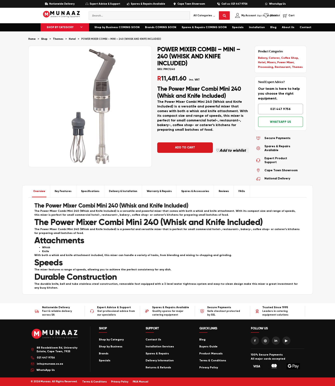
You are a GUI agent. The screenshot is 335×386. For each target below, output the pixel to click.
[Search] (224, 15)
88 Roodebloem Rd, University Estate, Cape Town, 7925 (57, 349)
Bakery (262, 58)
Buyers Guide (208, 346)
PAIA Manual (140, 381)
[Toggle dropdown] (81, 27)
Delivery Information (160, 360)
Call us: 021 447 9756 (234, 4)
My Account (252, 15)
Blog (273, 27)
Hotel (72, 39)
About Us (288, 27)
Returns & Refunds (158, 367)
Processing (265, 67)
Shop (44, 39)
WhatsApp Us (277, 4)
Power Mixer (285, 62)
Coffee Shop (289, 58)
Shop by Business (110, 346)
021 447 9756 (280, 109)
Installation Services (160, 346)
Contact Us (153, 339)
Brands (103, 353)
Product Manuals (211, 353)
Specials (237, 27)
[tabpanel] (167, 246)
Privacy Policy (208, 367)
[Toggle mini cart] (288, 15)
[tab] (39, 191)
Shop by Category (111, 339)
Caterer (274, 58)
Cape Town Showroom (191, 4)
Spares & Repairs (157, 353)
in (275, 340)
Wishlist (275, 15)
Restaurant (282, 67)
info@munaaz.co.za (50, 363)
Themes (58, 39)
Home (32, 39)
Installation (257, 27)
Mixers (271, 62)
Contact (305, 27)
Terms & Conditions (212, 360)
